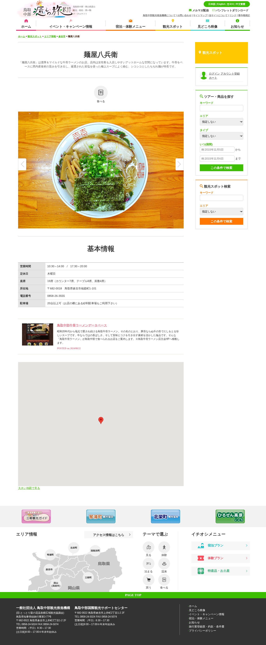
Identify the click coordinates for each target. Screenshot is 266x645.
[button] (100, 420)
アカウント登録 (230, 73)
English (221, 4)
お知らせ (194, 622)
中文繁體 (240, 4)
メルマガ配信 (200, 10)
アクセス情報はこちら (108, 535)
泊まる (148, 571)
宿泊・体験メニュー (201, 618)
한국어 (230, 4)
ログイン (214, 73)
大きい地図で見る (29, 488)
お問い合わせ (184, 15)
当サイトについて (218, 15)
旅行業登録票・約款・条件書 (206, 626)
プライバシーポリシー (202, 630)
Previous (8, 516)
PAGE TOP (133, 595)
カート (213, 77)
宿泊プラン (215, 545)
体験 (164, 555)
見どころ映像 (197, 610)
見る (148, 555)
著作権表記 (244, 15)
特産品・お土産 (218, 571)
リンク (232, 15)
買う (148, 587)
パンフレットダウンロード (231, 10)
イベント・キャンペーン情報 (206, 614)
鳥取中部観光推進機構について (159, 15)
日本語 (211, 4)
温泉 (164, 571)
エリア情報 (50, 36)
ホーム (21, 36)
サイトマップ (200, 15)
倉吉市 (61, 36)
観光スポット (35, 36)
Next (258, 516)
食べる (101, 101)
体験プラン (215, 558)
